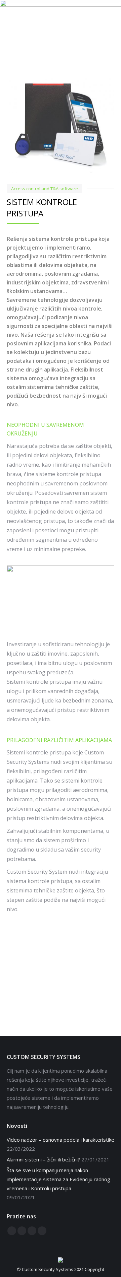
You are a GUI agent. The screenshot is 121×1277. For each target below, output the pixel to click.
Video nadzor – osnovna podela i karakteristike (60, 1139)
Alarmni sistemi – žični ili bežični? (43, 1159)
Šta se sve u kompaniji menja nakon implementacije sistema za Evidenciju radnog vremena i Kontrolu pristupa (58, 1179)
